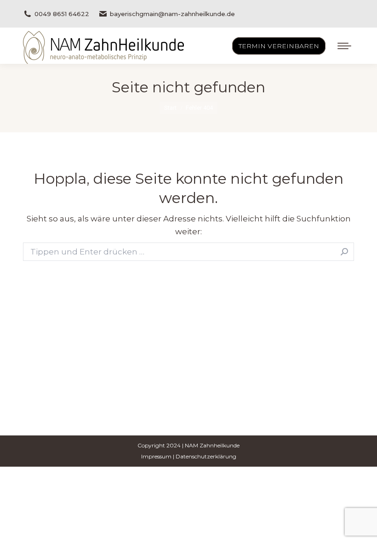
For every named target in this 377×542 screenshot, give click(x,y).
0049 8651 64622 (61, 13)
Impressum (156, 456)
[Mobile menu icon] (344, 46)
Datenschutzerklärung (206, 456)
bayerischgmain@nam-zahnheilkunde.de (172, 13)
